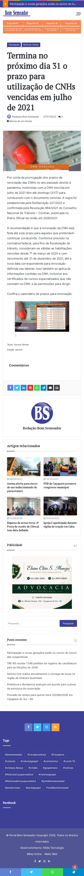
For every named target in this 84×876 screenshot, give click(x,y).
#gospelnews (50, 767)
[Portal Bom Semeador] (16, 13)
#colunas (10, 761)
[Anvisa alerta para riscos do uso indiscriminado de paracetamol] (23, 466)
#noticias (68, 767)
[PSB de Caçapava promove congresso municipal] (60, 466)
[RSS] (55, 727)
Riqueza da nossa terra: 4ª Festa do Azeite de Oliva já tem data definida (23, 526)
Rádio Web (51, 854)
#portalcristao (12, 787)
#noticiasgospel (47, 774)
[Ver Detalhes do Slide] (42, 27)
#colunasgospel (29, 761)
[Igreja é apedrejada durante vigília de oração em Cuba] (60, 506)
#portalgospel (33, 787)
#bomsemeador (13, 754)
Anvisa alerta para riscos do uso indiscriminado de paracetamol (22, 487)
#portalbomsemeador (53, 781)
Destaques (14, 44)
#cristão (33, 767)
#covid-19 (69, 761)
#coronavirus (51, 761)
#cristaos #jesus (14, 767)
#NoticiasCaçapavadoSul (19, 774)
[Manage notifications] (75, 867)
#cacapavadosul (37, 754)
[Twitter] (37, 727)
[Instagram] (46, 727)
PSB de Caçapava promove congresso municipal (60, 485)
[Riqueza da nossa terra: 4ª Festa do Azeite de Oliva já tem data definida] (23, 506)
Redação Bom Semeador (25, 116)
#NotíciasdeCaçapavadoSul (20, 781)
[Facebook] (28, 727)
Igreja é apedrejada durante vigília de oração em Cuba (60, 524)
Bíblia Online (34, 854)
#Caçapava (57, 754)
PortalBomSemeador (57, 787)
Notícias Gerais (31, 44)
